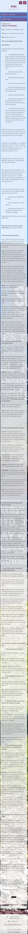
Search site (20, 2)
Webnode (16, 932)
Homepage (4, 14)
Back (4, 901)
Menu (24, 2)
